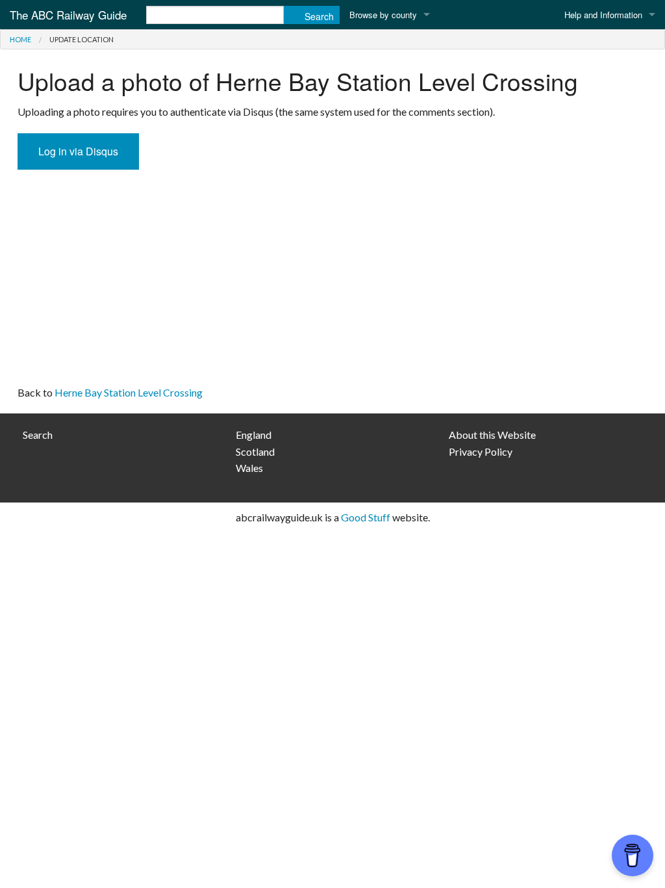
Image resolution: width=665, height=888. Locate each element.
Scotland (255, 451)
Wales (249, 468)
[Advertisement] (332, 280)
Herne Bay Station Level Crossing (129, 392)
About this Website (492, 434)
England (253, 434)
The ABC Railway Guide (68, 15)
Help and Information (603, 14)
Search (38, 434)
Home (20, 39)
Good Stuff (365, 517)
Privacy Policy (480, 451)
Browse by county (383, 14)
